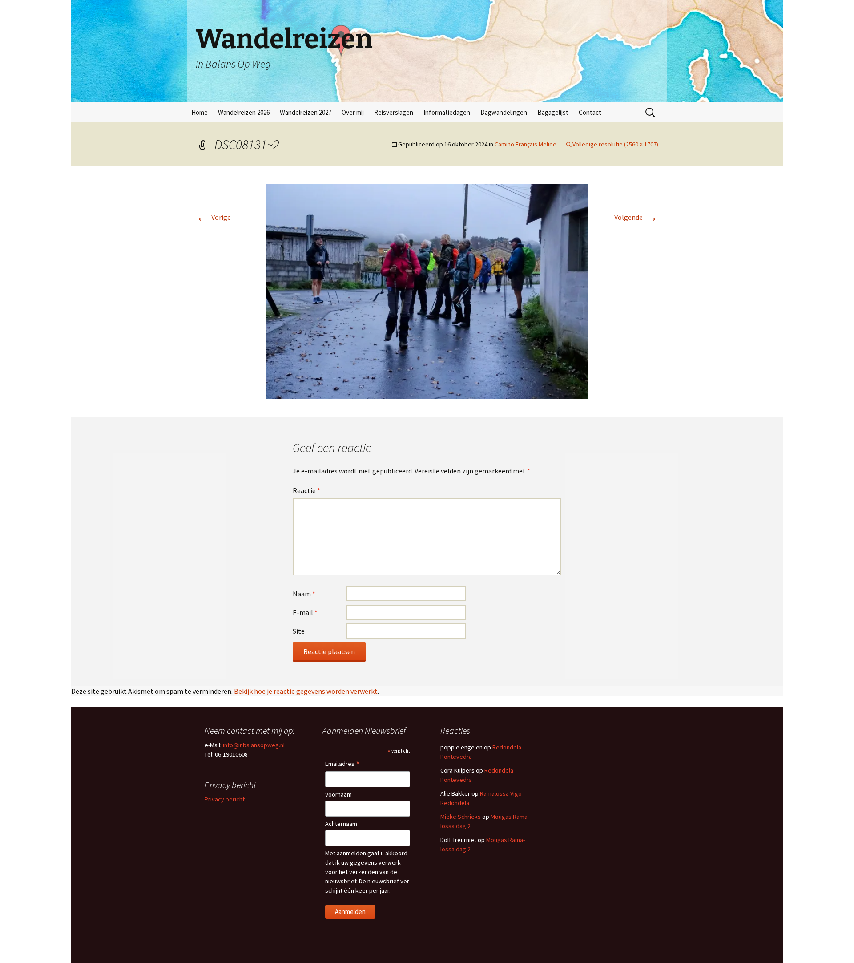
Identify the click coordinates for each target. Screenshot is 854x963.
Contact (590, 112)
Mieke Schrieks (460, 817)
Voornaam (338, 794)
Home (199, 112)
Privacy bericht (225, 799)
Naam (304, 593)
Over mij (353, 112)
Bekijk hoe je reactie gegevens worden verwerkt (306, 691)
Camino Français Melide (525, 144)
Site (299, 631)
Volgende (636, 217)
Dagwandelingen (503, 112)
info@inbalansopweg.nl (254, 745)
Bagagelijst (552, 112)
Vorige (213, 217)
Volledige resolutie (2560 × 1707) (615, 144)
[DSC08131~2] (427, 290)
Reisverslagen (393, 112)
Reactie (306, 490)
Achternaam (341, 824)
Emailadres (342, 764)
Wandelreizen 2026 (244, 112)
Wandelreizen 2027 (305, 112)
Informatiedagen (446, 112)
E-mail (305, 612)
